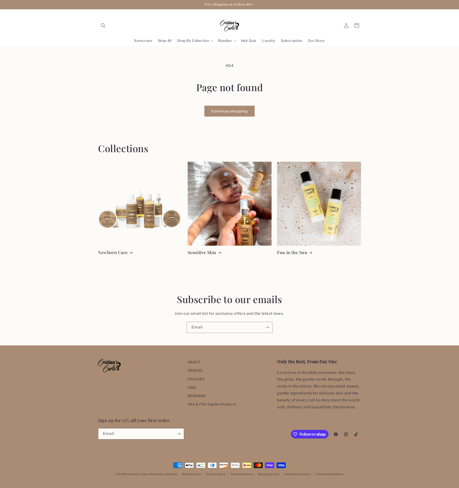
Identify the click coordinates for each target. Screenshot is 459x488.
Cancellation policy (297, 474)
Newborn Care (113, 252)
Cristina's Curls (138, 474)
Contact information (329, 474)
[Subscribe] (267, 327)
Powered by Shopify (163, 474)
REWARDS (197, 396)
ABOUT (194, 362)
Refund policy (191, 474)
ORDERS (195, 370)
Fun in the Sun (292, 252)
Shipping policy (269, 474)
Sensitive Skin (202, 252)
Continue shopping (229, 111)
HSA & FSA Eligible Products (212, 404)
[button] (103, 25)
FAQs (192, 387)
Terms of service (241, 474)
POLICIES (196, 379)
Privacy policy (216, 474)
